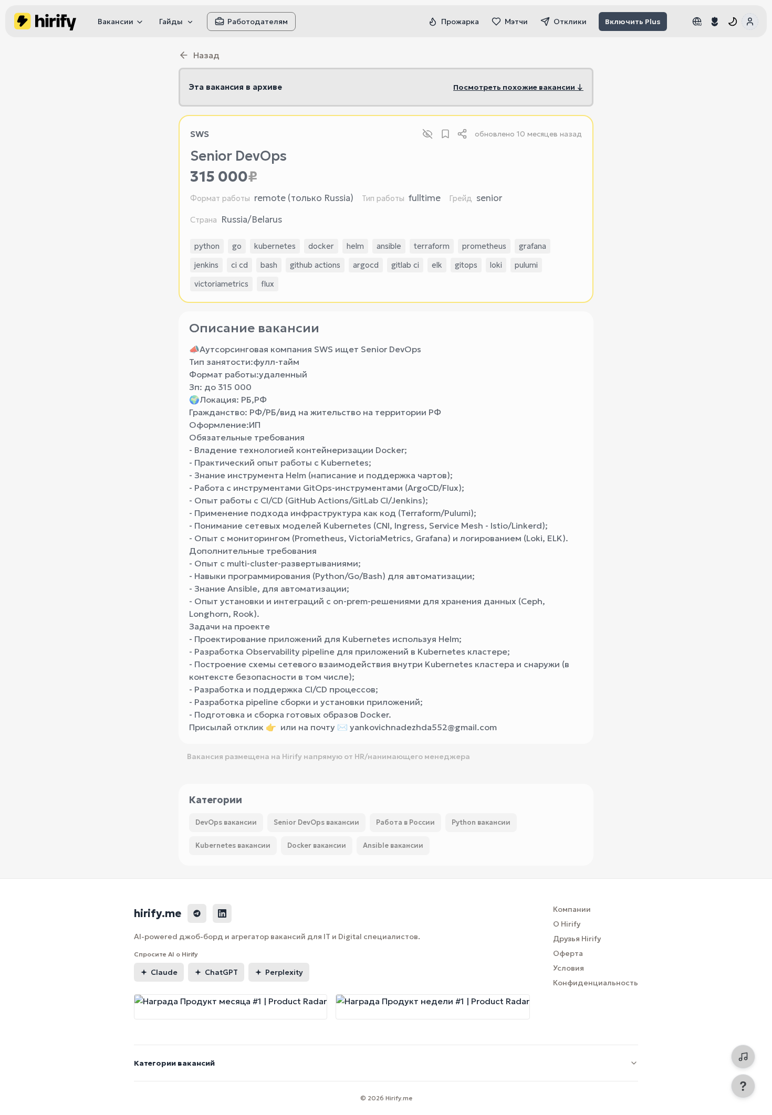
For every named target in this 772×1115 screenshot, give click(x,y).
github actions (315, 265)
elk (437, 265)
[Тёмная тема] (733, 21)
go (237, 246)
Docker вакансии (316, 845)
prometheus (484, 246)
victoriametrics (221, 284)
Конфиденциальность (595, 982)
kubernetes (275, 246)
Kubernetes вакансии (232, 845)
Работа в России (405, 822)
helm (355, 246)
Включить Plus (633, 21)
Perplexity (284, 972)
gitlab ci (405, 265)
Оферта (568, 953)
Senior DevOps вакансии (316, 822)
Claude (164, 972)
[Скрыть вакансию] (427, 134)
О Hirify (566, 924)
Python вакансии (481, 822)
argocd (366, 265)
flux (267, 284)
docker (321, 246)
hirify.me (157, 913)
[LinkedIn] (222, 913)
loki (496, 265)
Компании (572, 909)
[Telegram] (196, 913)
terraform (432, 246)
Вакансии (115, 21)
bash (268, 265)
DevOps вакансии (226, 822)
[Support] (743, 1086)
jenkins (206, 265)
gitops (466, 265)
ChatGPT (221, 972)
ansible (389, 246)
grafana (532, 246)
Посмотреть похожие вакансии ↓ (518, 87)
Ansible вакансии (393, 845)
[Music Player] (743, 1057)
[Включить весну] (715, 21)
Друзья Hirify (577, 938)
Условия (568, 968)
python (207, 246)
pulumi (526, 265)
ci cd (239, 265)
